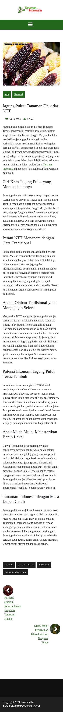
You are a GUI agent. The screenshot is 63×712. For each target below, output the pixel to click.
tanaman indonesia (15, 572)
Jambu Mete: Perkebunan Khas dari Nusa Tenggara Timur (39, 634)
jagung (9, 565)
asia (7, 94)
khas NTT (44, 565)
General (18, 94)
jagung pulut (25, 565)
